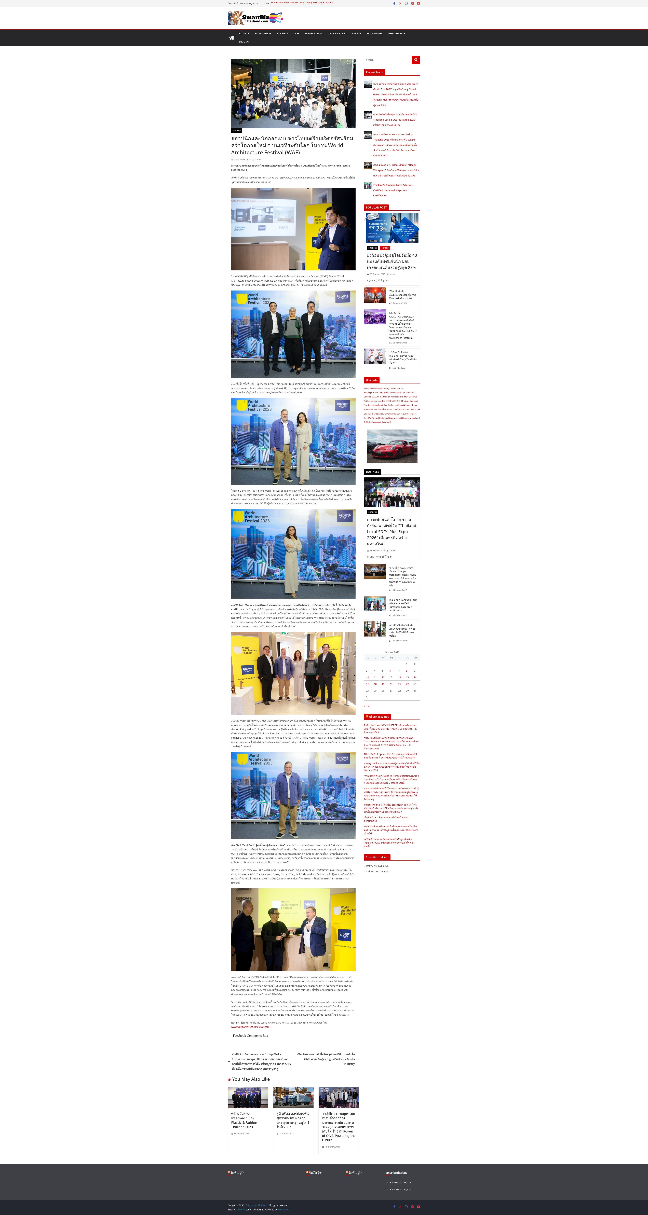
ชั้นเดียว (391, 405)
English (244, 41)
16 (415, 677)
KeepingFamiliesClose (373, 392)
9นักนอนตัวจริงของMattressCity (376, 388)
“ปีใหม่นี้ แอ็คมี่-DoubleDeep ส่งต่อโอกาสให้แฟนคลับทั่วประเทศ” (402, 295)
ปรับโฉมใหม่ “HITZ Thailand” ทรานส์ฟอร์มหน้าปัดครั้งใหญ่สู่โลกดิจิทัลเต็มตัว (403, 358)
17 (367, 684)
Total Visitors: (372, 871)
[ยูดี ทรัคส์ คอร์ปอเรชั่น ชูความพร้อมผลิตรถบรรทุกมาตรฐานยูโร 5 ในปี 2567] (293, 1089)
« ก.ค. (367, 706)
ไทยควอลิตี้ (386, 422)
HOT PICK (385, 248)
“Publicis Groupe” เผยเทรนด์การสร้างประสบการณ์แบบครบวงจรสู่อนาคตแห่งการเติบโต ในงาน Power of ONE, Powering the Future (339, 1126)
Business (282, 33)
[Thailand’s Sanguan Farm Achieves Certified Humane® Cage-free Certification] (375, 607)
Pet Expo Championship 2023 (377, 401)
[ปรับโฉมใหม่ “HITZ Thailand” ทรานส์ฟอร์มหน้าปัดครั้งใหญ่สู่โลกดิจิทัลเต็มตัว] (375, 360)
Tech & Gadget (337, 33)
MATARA (375, 397)
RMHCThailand (403, 401)
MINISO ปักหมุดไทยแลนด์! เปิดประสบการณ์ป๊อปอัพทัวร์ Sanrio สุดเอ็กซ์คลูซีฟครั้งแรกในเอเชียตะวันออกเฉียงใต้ (391, 830)
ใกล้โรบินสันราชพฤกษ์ (372, 422)
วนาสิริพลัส (389, 418)
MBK (406, 397)
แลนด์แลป (415, 418)
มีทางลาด (396, 414)
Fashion (400, 388)
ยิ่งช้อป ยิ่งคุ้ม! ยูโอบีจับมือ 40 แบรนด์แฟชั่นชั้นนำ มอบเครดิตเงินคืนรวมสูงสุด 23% (392, 261)
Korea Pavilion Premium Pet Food (399, 392)
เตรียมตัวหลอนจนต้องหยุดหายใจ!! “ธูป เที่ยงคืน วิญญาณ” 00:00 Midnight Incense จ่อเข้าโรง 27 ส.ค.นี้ (389, 842)
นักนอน (389, 409)
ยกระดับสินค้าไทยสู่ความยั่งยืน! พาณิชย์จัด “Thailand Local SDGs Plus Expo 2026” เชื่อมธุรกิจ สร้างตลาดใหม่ (395, 120)
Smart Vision (263, 33)
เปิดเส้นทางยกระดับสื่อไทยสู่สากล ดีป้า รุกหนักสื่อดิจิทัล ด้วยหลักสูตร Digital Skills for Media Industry (326, 1059)
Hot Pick (244, 33)
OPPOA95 (413, 397)
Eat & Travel (375, 33)
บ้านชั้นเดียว (397, 409)
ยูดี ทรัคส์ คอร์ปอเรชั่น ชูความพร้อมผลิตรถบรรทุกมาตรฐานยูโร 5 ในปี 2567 (293, 1120)
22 (407, 684)
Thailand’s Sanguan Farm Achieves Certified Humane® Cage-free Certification (393, 190)
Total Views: (371, 865)
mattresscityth (397, 397)
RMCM (393, 401)
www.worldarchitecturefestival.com (250, 1026)
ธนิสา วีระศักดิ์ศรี (379, 409)
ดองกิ (397, 405)
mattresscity (385, 397)
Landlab (367, 397)
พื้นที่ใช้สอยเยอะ (378, 414)
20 (390, 684)
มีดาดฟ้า (388, 414)
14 (399, 677)
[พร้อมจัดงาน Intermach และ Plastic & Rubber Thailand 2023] (248, 1089)
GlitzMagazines (379, 717)
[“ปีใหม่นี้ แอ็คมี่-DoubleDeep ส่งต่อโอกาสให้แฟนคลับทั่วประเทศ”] (375, 297)
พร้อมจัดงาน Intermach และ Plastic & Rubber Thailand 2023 (244, 1120)
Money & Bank (314, 33)
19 (383, 684)
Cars (296, 33)
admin (258, 159)
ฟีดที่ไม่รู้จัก (237, 1173)
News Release (396, 33)
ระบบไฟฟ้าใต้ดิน (407, 414)
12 (383, 677)
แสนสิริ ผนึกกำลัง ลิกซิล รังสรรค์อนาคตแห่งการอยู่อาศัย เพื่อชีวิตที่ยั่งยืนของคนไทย (402, 630)
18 (375, 684)
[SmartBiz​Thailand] (232, 38)
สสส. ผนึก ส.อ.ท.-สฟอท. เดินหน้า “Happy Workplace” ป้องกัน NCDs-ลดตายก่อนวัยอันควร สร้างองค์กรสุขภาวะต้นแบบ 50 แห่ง (396, 170)
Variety (356, 33)
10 (367, 677)
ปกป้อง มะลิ (415, 409)
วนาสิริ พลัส (379, 418)
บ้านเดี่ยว (406, 409)
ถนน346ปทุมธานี (406, 405)
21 (399, 684)
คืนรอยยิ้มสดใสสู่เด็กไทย (377, 405)
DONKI (393, 388)
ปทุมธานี (367, 414)
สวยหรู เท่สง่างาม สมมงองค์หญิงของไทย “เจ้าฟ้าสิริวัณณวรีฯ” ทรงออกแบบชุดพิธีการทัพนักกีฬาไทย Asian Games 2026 (392, 767)
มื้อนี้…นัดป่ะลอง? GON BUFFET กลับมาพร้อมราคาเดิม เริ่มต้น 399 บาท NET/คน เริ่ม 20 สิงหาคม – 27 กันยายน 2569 (390, 729)
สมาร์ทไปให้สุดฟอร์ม (402, 418)
